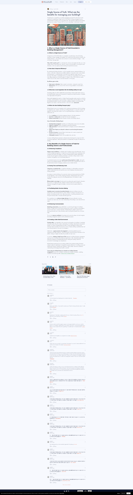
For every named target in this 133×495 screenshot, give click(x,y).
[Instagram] (68, 491)
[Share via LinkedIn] (52, 256)
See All (90, 263)
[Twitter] (66, 491)
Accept (128, 493)
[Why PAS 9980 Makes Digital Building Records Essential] (83, 270)
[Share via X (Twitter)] (50, 256)
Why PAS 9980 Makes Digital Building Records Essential (83, 277)
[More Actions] (85, 295)
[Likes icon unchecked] (50, 300)
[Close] (131, 493)
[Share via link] (55, 256)
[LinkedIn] (64, 491)
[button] (57, 1)
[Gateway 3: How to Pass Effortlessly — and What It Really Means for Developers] (66, 270)
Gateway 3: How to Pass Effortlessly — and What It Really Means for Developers (66, 277)
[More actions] (85, 9)
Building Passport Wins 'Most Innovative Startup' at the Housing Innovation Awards (49, 277)
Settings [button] (118, 493)
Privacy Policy (62, 493)
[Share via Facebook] (47, 256)
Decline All (123, 493)
